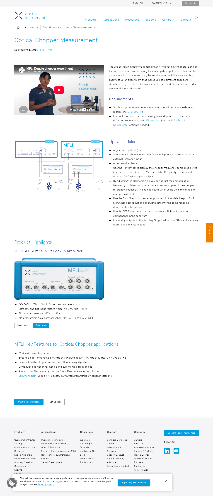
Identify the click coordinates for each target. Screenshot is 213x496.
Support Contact (115, 455)
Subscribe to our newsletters (181, 433)
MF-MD (47, 50)
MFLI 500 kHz (135, 112)
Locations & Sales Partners (143, 461)
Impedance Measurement (54, 444)
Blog (82, 455)
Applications (111, 19)
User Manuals (114, 447)
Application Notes (89, 451)
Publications (86, 462)
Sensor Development (52, 462)
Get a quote (190, 3)
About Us (138, 444)
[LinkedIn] (167, 451)
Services (111, 451)
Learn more (22, 325)
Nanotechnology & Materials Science (55, 457)
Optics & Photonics (51, 27)
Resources (132, 19)
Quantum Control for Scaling (24, 442)
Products (91, 19)
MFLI (39, 50)
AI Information (141, 470)
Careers (186, 19)
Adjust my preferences (133, 483)
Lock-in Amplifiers (23, 455)
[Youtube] (176, 451)
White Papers (87, 444)
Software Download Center (117, 442)
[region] (92, 482)
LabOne (18, 470)
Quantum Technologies (53, 440)
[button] (140, 3)
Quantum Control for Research (24, 449)
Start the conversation (29, 402)
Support (150, 19)
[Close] (165, 481)
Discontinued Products (118, 466)
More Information (46, 485)
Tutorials (84, 447)
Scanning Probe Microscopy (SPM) (58, 451)
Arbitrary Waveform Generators (24, 464)
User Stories (86, 459)
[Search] (197, 19)
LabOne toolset (27, 376)
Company (168, 19)
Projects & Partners (143, 451)
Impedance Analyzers (25, 459)
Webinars (85, 440)
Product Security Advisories (115, 461)
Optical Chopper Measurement (79, 27)
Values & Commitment (145, 447)
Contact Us (139, 466)
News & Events (141, 455)
